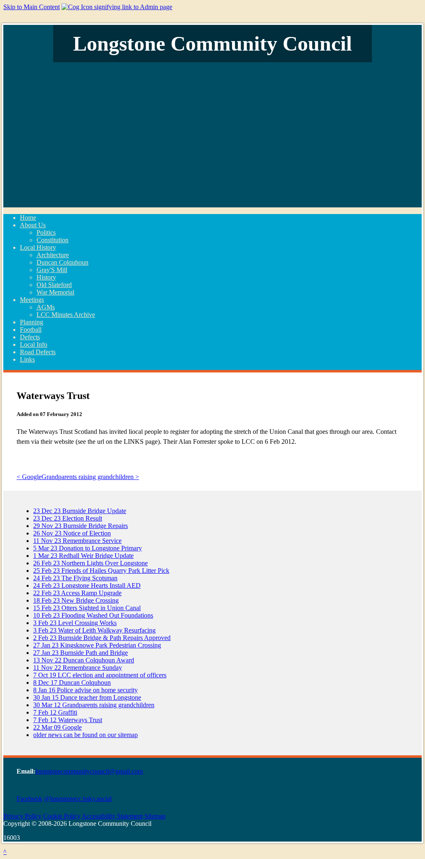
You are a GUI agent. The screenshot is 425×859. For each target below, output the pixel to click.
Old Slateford (54, 284)
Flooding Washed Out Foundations (93, 615)
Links (27, 359)
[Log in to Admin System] (116, 6)
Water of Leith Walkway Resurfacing (94, 630)
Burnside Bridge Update (79, 510)
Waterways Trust (67, 719)
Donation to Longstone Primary (87, 548)
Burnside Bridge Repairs (80, 525)
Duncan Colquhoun (62, 262)
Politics (46, 232)
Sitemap (155, 816)
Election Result (67, 518)
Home (28, 217)
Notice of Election (72, 533)
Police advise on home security (85, 690)
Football (31, 329)
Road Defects (38, 351)
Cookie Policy (62, 816)
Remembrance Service (77, 540)
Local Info (33, 344)
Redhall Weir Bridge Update (83, 555)
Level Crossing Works (75, 622)
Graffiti (55, 712)
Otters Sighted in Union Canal (87, 607)
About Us (33, 225)
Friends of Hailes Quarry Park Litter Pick (101, 570)
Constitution (52, 239)
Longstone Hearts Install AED (87, 585)
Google (57, 727)
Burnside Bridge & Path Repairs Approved (102, 637)
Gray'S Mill (52, 269)
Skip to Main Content (31, 6)
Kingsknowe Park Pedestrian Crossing (97, 645)
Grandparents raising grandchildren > (90, 476)
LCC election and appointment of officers (99, 675)
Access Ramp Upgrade (77, 592)
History (46, 277)
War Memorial (55, 292)
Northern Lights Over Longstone (90, 563)
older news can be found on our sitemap (85, 734)
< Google (29, 476)
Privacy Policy (22, 816)
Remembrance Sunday (77, 667)
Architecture (53, 254)
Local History (38, 247)
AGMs (46, 307)
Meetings (32, 299)
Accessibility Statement (112, 816)
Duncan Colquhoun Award (83, 660)
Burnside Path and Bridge (80, 652)
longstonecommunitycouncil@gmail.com (89, 771)
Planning (31, 322)
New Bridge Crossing (76, 600)
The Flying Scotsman (75, 578)
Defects (30, 337)
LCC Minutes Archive (66, 314)
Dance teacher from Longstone (87, 697)
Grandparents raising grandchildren (93, 704)
